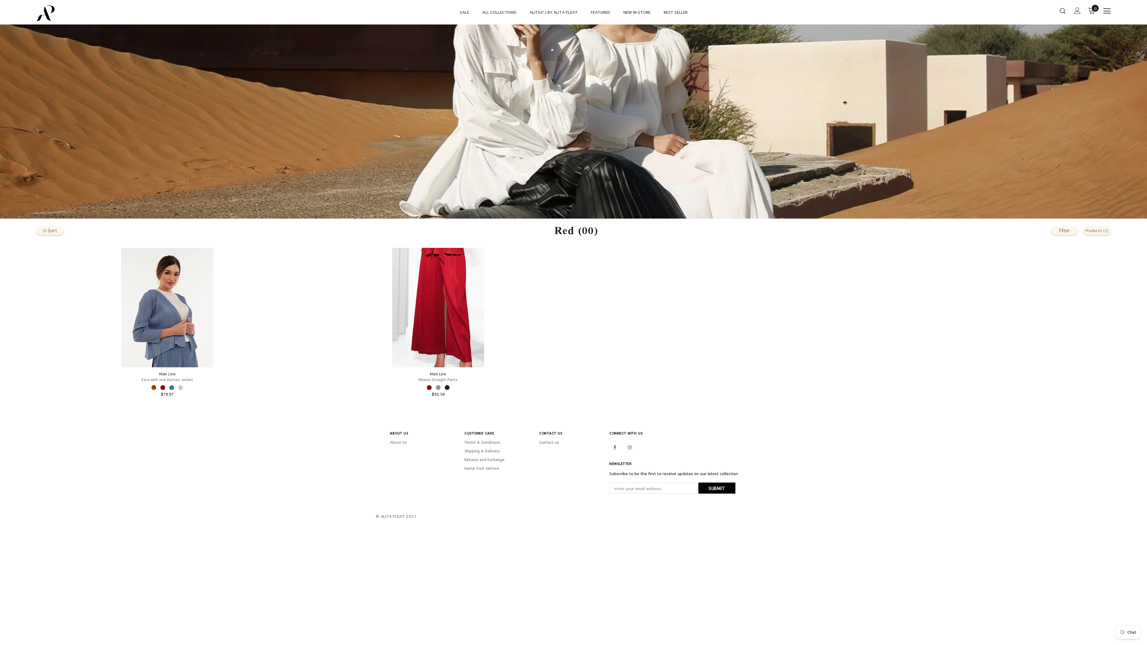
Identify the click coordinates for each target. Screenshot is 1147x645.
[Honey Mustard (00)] (154, 387)
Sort (52, 230)
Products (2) (1096, 230)
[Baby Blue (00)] (171, 387)
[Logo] (71, 13)
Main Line (167, 374)
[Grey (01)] (438, 387)
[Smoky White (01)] (180, 387)
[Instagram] (630, 446)
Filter (1064, 230)
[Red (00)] (163, 387)
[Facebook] (614, 446)
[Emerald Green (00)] (447, 387)
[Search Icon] (1063, 11)
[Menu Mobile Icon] (1107, 11)
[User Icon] (1077, 11)
